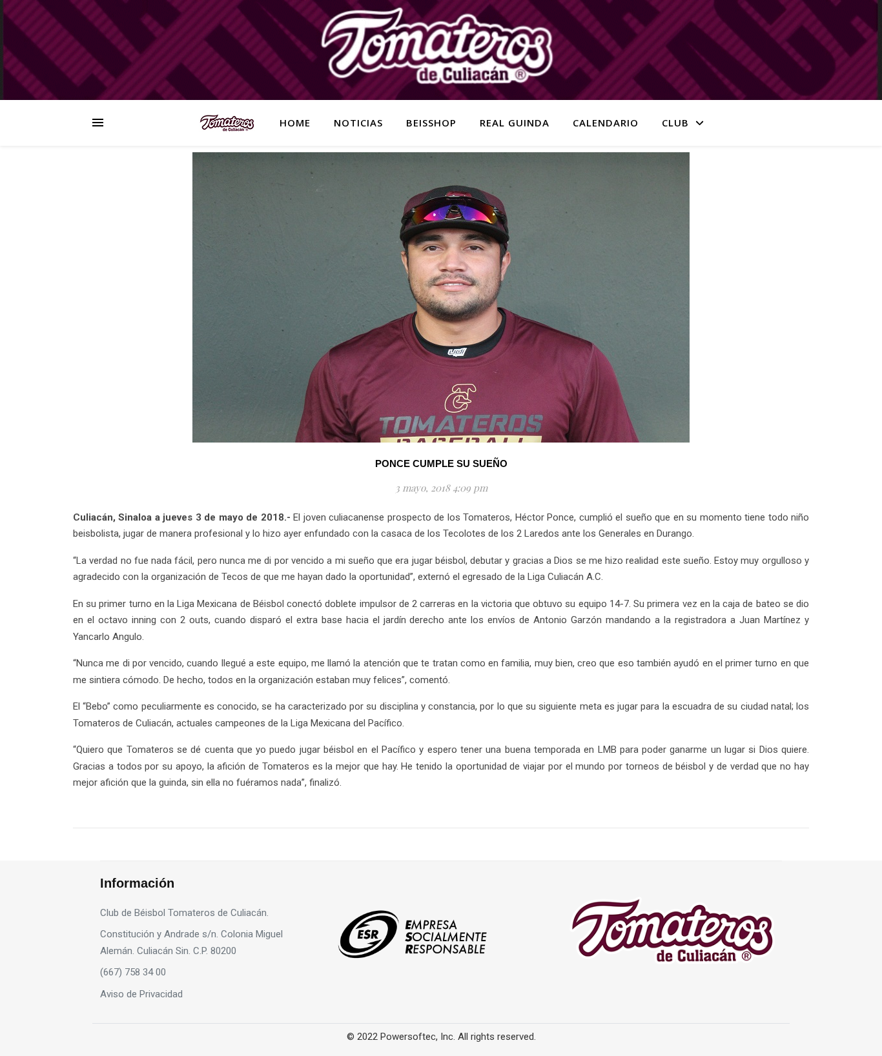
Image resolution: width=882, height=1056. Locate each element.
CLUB (675, 122)
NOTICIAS (358, 122)
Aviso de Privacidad (141, 994)
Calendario (606, 122)
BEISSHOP (431, 122)
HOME (295, 122)
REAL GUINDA (514, 122)
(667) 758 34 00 (133, 972)
